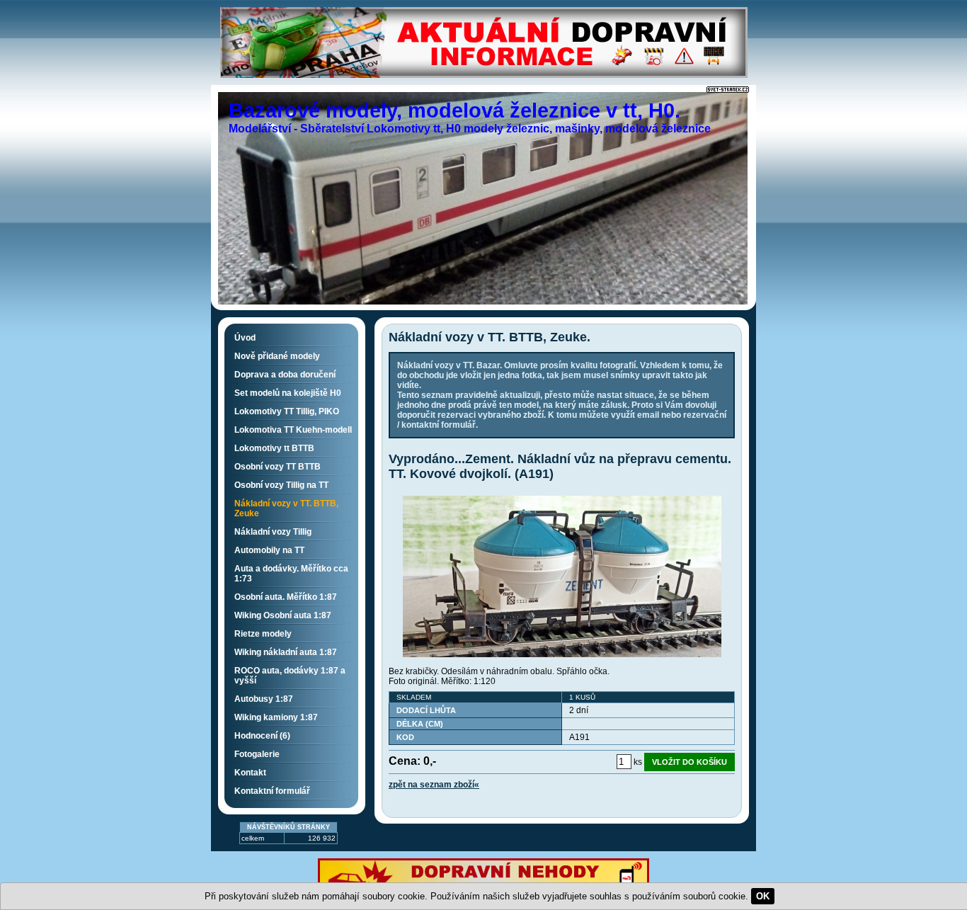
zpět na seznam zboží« (434, 785)
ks (638, 762)
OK (762, 896)
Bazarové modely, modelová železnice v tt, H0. (454, 110)
